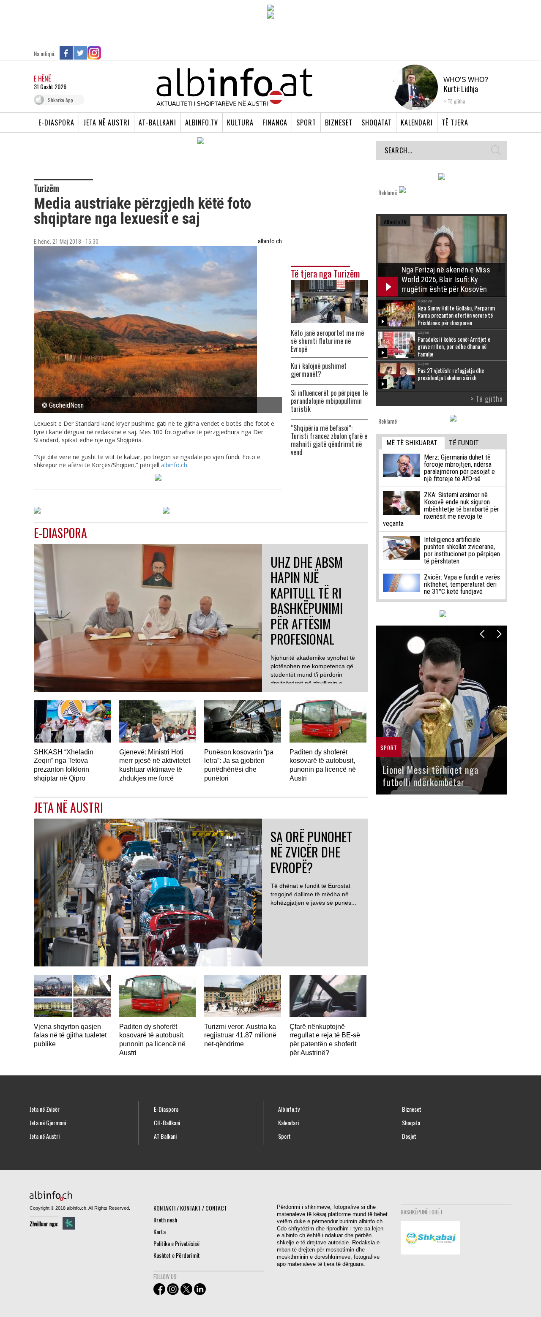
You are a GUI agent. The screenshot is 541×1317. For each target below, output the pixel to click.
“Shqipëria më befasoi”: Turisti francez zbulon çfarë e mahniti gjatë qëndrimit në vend (329, 440)
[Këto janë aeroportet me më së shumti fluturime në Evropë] (329, 300)
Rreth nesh (165, 1219)
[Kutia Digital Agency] (69, 1223)
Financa (274, 122)
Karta (159, 1231)
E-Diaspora (56, 122)
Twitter (80, 53)
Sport (306, 122)
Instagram (94, 53)
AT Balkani (165, 1136)
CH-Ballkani (167, 1122)
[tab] (413, 443)
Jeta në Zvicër (45, 1109)
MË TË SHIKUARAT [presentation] (411, 443)
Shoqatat (376, 122)
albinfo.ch (174, 465)
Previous (482, 634)
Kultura (240, 122)
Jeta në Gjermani (48, 1122)
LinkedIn (108, 53)
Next (499, 634)
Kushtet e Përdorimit (176, 1255)
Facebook (66, 53)
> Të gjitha (487, 399)
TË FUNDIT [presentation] (464, 443)
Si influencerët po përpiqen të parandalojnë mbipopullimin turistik (329, 401)
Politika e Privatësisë (176, 1243)
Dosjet (409, 1136)
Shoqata (411, 1122)
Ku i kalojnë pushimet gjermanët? (319, 370)
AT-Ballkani (157, 122)
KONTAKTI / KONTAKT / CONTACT (190, 1207)
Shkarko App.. (62, 99)
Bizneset (338, 122)
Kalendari (417, 122)
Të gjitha (456, 101)
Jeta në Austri (106, 122)
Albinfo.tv (201, 122)
